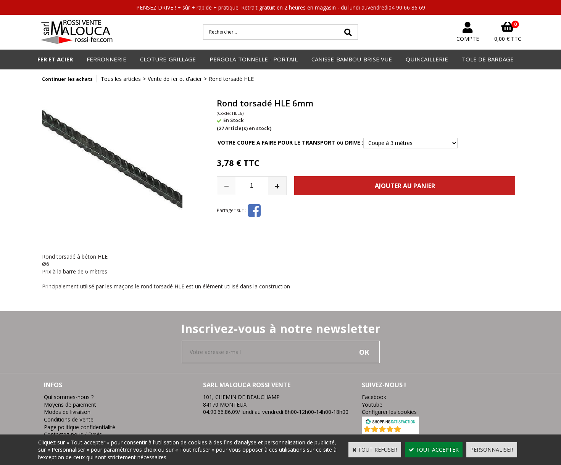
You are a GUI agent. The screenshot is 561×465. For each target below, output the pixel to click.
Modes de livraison (67, 411)
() (410, 430)
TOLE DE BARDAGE (488, 59)
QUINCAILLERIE (427, 59)
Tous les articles (121, 78)
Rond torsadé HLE (231, 78)
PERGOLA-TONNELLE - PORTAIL (254, 59)
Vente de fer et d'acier (175, 78)
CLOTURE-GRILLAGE (168, 59)
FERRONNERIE (106, 59)
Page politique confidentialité (79, 427)
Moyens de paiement (70, 404)
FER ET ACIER (55, 59)
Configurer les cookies (389, 411)
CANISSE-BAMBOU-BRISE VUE (351, 59)
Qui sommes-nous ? (69, 397)
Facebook (374, 397)
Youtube (372, 404)
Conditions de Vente (69, 419)
